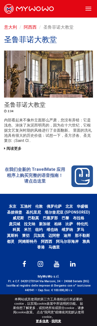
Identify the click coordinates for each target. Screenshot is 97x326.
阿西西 (30, 27)
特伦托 (82, 224)
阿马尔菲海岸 (67, 241)
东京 (12, 206)
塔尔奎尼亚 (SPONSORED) (67, 212)
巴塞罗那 (50, 218)
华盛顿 (82, 206)
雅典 (86, 241)
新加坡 (44, 224)
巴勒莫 (33, 218)
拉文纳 (29, 224)
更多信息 (42, 321)
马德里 (54, 247)
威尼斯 (18, 218)
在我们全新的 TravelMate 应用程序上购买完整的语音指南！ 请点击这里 (35, 175)
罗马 (80, 229)
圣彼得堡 (14, 212)
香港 (41, 247)
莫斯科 (12, 235)
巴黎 (65, 218)
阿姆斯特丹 (27, 241)
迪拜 (67, 235)
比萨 (69, 224)
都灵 (11, 241)
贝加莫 (39, 235)
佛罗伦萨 (54, 206)
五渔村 (26, 206)
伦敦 (39, 206)
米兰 (28, 229)
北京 (69, 206)
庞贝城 (14, 224)
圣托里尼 (33, 212)
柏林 (58, 224)
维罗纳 (67, 229)
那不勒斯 (82, 235)
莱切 (26, 235)
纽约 (39, 229)
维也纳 (52, 229)
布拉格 (78, 218)
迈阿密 (54, 235)
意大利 (10, 27)
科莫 (16, 229)
